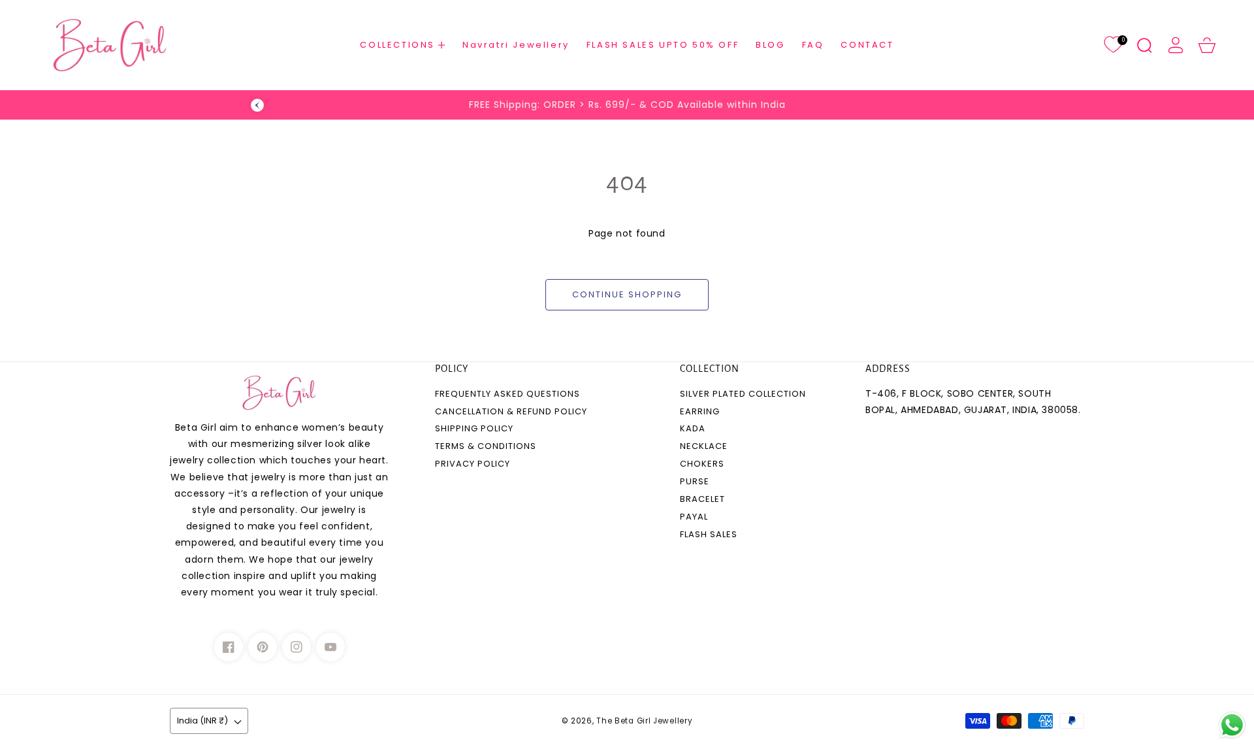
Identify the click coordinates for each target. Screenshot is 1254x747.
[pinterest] (262, 647)
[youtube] (330, 647)
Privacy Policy (472, 464)
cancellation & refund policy (511, 412)
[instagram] (296, 647)
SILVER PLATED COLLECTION (743, 394)
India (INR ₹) (202, 720)
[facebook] (228, 647)
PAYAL (694, 517)
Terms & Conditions (485, 446)
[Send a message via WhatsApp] (1232, 725)
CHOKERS (702, 464)
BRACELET (702, 499)
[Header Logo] (116, 45)
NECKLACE (704, 446)
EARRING (700, 412)
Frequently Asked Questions (507, 394)
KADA (692, 429)
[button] (402, 45)
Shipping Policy (474, 429)
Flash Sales (708, 534)
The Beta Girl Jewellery (644, 721)
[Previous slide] (257, 105)
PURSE (694, 482)
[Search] (1144, 45)
